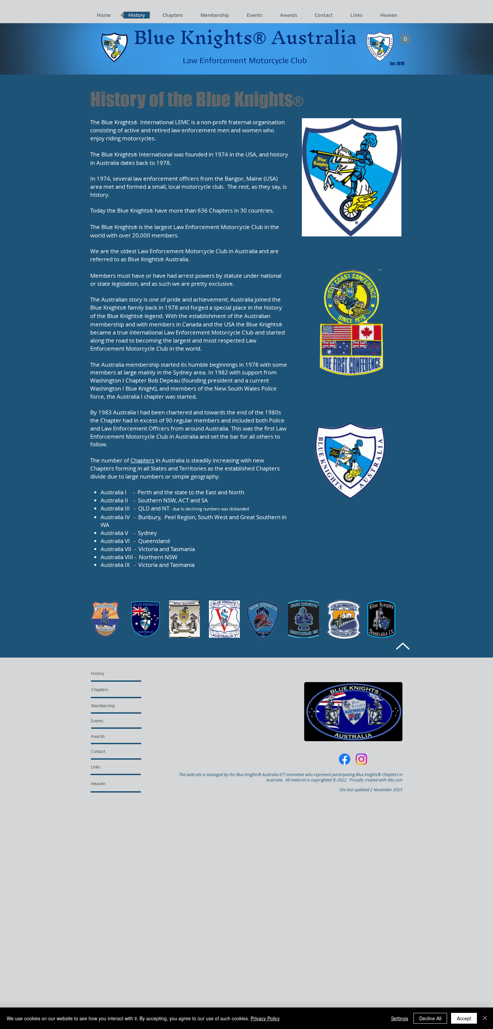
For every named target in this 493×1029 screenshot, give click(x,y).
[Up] (402, 646)
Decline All (430, 1018)
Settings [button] (399, 1018)
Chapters (142, 460)
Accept (464, 1018)
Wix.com (395, 779)
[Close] (485, 1018)
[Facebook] (344, 759)
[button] (405, 37)
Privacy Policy (265, 1018)
